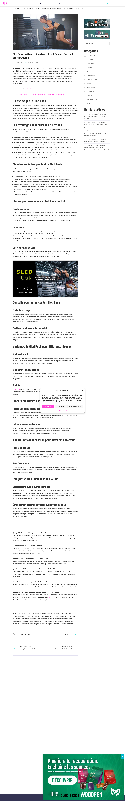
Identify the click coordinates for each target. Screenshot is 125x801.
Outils (86, 3)
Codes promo (96, 3)
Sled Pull (17, 389)
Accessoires (91, 56)
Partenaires (91, 88)
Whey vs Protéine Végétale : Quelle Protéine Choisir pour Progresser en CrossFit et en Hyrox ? (96, 147)
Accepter (48, 406)
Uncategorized (92, 99)
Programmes (61, 3)
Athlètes (90, 68)
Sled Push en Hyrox (31, 89)
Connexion (111, 3)
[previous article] (15, 648)
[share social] (76, 634)
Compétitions (41, 3)
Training (89, 96)
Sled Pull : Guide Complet (63, 649)
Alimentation (91, 64)
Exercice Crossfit (27, 8)
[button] (82, 391)
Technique (90, 92)
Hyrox (51, 3)
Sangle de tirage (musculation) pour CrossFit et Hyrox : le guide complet (95, 116)
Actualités (90, 60)
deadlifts (51, 597)
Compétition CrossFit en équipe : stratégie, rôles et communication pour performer (96, 124)
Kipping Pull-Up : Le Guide (27, 649)
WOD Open (16, 8)
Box (88, 72)
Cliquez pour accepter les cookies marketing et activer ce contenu (45, 279)
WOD (70, 3)
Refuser (61, 406)
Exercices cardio (26, 634)
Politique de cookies (62, 410)
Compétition (91, 76)
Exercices (78, 3)
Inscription (120, 3)
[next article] (76, 648)
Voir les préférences (75, 406)
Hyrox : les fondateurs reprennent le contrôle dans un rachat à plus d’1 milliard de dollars (96, 133)
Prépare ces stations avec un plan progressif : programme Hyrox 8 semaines (38, 94)
